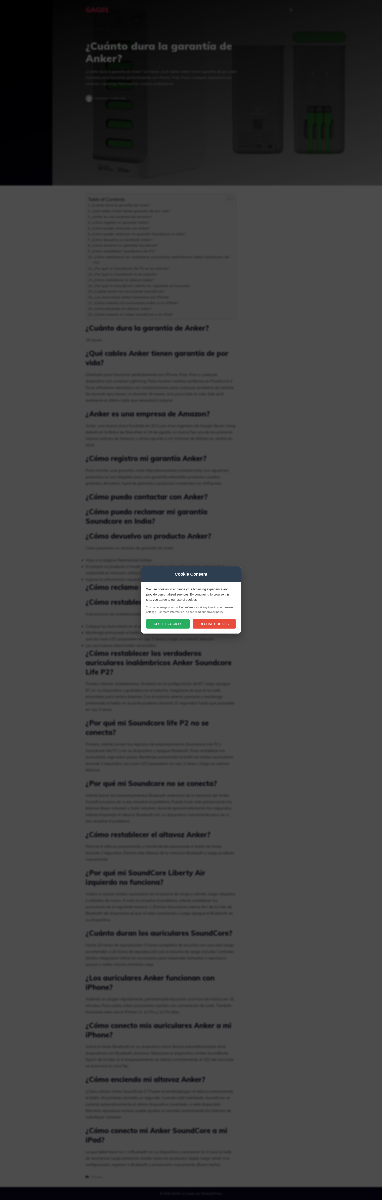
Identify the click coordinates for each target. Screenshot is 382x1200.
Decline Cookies (214, 624)
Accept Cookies (167, 624)
